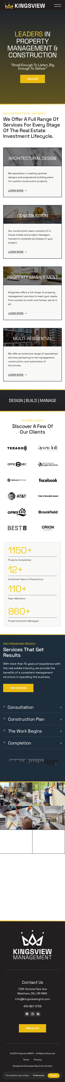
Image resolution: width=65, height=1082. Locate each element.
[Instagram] (32, 1014)
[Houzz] (38, 1014)
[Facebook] (27, 1014)
